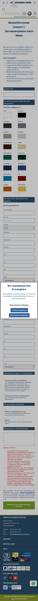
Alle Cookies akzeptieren (19, 315)
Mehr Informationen (18, 298)
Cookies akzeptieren (19, 310)
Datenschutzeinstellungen (19, 305)
